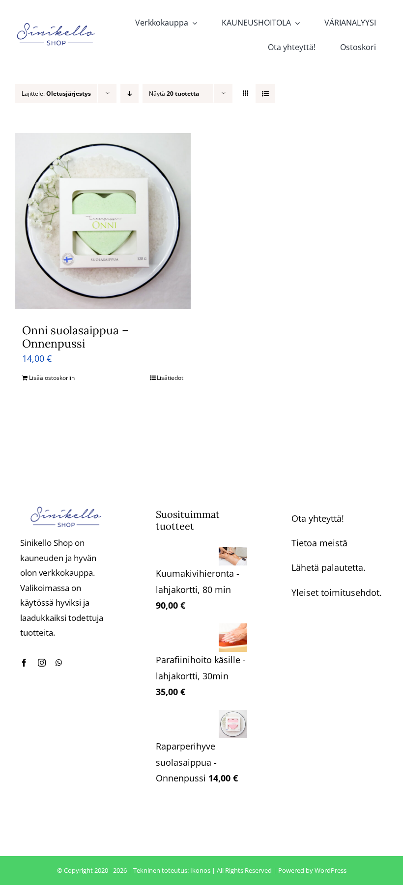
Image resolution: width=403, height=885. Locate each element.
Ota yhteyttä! (317, 518)
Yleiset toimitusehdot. (336, 592)
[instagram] (42, 663)
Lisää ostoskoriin (52, 378)
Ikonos (200, 870)
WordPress (330, 870)
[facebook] (24, 663)
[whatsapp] (59, 663)
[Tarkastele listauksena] (265, 93)
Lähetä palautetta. (328, 567)
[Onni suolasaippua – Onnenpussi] (103, 221)
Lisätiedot (170, 378)
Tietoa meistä (319, 543)
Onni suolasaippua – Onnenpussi (75, 337)
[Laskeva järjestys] (129, 93)
